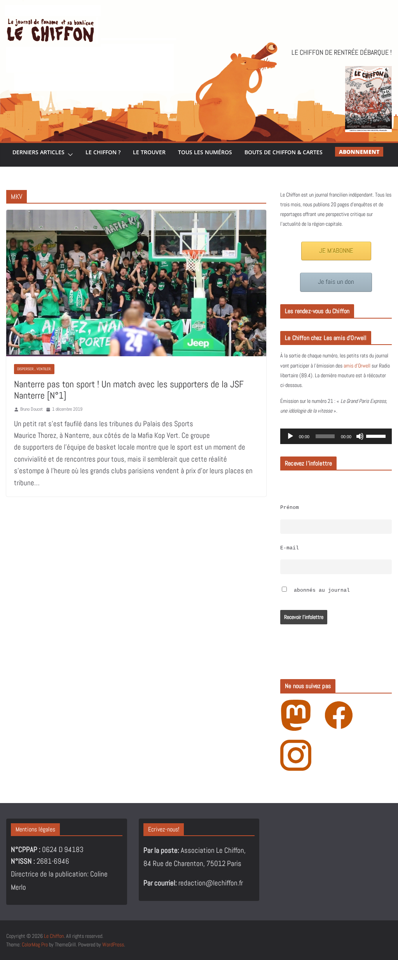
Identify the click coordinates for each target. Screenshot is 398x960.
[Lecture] (290, 436)
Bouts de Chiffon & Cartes (283, 152)
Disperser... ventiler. (34, 368)
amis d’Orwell (357, 365)
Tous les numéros (205, 152)
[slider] (377, 436)
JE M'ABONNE (336, 251)
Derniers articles (38, 152)
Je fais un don (336, 282)
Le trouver (149, 152)
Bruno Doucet (31, 409)
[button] (69, 155)
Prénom (289, 507)
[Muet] (360, 436)
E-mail (289, 548)
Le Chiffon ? (103, 152)
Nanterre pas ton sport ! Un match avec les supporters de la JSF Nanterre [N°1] (129, 389)
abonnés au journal (320, 590)
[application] (336, 436)
